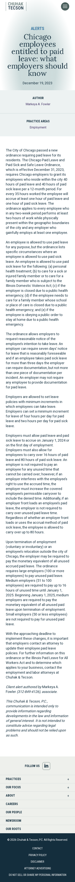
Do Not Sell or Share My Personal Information (37, 874)
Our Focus (13, 787)
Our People (14, 812)
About (10, 795)
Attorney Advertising (37, 868)
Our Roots (13, 829)
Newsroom (13, 820)
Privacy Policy (38, 855)
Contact (37, 848)
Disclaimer (37, 861)
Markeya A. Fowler (38, 104)
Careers (12, 804)
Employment (38, 127)
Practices (13, 779)
